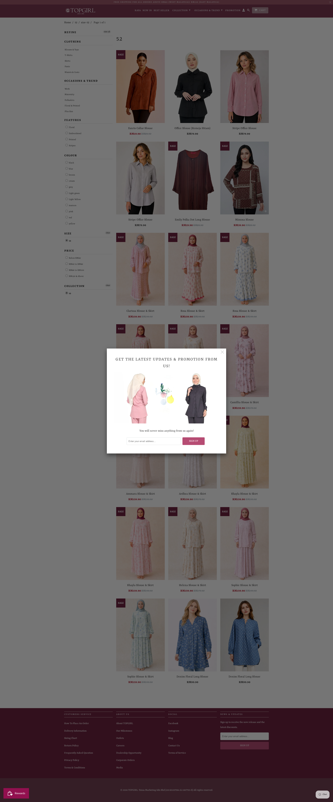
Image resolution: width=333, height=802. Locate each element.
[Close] (222, 352)
